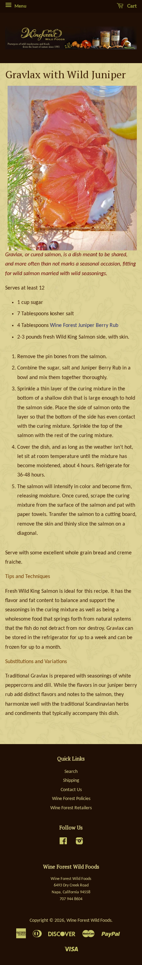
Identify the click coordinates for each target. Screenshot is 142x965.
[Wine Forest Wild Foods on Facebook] (63, 842)
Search (71, 771)
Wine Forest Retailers (71, 808)
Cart (131, 5)
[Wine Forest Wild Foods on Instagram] (79, 842)
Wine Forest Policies (71, 799)
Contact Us (71, 790)
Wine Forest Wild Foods (89, 920)
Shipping (71, 780)
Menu (20, 6)
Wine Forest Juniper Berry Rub (84, 325)
